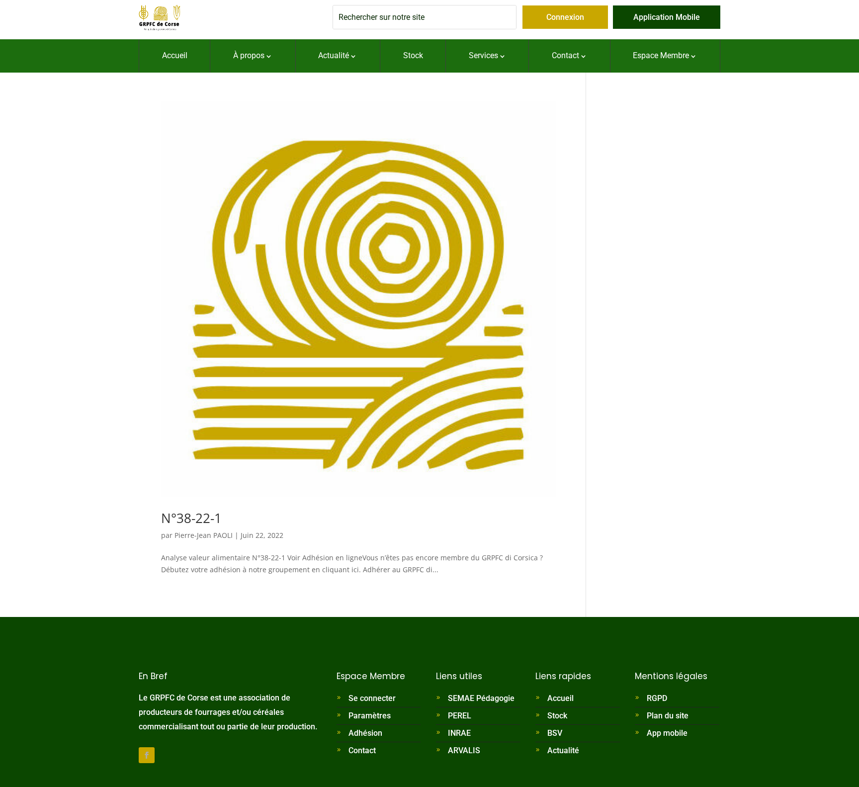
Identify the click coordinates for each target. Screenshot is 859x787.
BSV (554, 733)
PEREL (459, 715)
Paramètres (369, 715)
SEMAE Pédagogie (481, 698)
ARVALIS (464, 750)
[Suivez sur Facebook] (147, 755)
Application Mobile (666, 17)
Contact (362, 750)
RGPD (657, 698)
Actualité (563, 750)
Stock (557, 715)
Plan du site (667, 715)
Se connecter (372, 698)
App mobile (667, 733)
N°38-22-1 (191, 518)
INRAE (459, 733)
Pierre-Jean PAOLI (203, 535)
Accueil (560, 698)
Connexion (565, 17)
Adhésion (365, 733)
